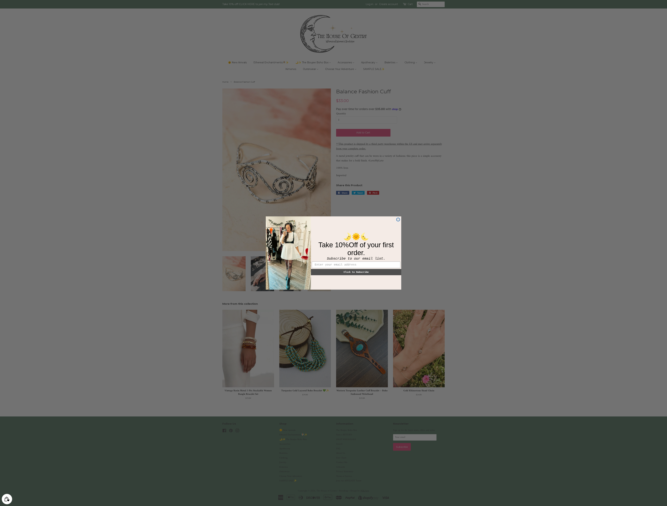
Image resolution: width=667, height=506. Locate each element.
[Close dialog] (398, 219)
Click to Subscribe (356, 272)
